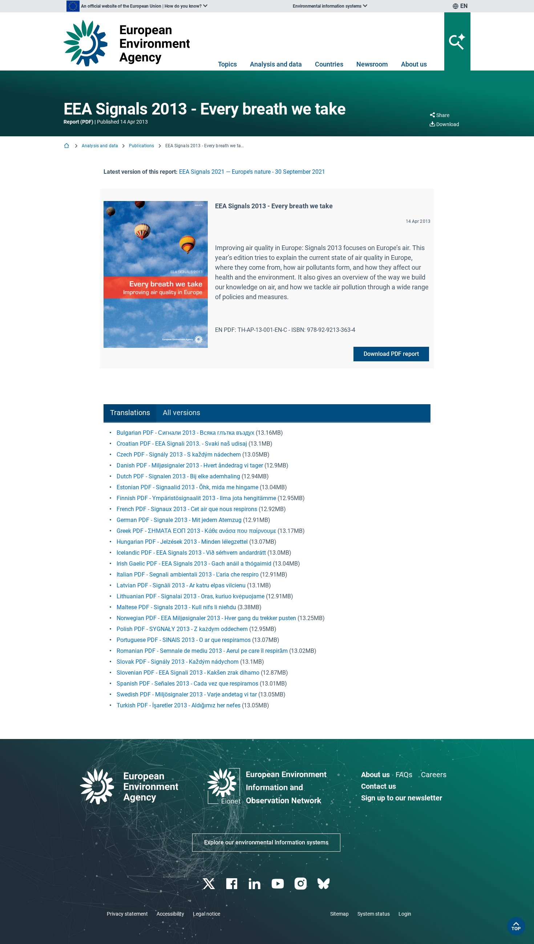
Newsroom (372, 64)
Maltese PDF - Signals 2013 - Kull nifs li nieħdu (176, 607)
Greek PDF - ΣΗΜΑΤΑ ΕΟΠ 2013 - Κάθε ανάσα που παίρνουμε (196, 530)
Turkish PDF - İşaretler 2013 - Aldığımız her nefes (178, 705)
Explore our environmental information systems (266, 842)
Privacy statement (127, 914)
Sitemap (339, 914)
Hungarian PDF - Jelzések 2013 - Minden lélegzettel (182, 541)
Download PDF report (391, 353)
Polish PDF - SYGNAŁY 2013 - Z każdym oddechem (182, 629)
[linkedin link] (255, 883)
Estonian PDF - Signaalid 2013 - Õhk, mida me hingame (187, 487)
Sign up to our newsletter (401, 798)
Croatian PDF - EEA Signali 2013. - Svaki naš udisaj (182, 443)
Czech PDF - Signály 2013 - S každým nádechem (179, 454)
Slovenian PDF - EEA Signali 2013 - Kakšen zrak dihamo (188, 672)
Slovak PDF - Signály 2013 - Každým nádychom (178, 661)
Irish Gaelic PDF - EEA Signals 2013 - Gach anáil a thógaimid (194, 563)
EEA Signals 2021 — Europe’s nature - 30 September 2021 (252, 171)
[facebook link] (232, 883)
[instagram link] (301, 883)
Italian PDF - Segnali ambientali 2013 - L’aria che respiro (188, 574)
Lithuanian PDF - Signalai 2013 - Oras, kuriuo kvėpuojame (190, 596)
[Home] (67, 146)
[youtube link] (278, 883)
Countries (329, 64)
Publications (141, 145)
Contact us (378, 786)
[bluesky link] (324, 883)
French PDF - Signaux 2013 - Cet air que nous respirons (187, 509)
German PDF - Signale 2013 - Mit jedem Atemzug (179, 520)
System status (373, 914)
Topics (227, 64)
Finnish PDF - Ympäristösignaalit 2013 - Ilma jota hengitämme (196, 498)
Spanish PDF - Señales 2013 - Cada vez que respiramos (187, 683)
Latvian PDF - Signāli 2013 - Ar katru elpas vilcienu (181, 585)
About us (414, 64)
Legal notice (206, 914)
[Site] (129, 43)
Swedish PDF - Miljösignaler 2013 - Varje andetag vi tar (187, 694)
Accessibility (170, 914)
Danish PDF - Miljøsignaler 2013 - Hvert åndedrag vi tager (190, 465)
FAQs (404, 774)
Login (405, 914)
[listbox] (137, 6)
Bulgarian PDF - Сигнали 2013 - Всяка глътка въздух (185, 432)
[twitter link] (209, 883)
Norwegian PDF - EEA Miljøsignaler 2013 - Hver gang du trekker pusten (206, 618)
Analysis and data (276, 64)
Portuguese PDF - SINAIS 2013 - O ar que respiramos (184, 639)
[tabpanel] (267, 569)
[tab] (130, 413)
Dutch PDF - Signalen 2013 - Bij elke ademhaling (178, 476)
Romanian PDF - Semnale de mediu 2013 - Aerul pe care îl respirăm (202, 650)
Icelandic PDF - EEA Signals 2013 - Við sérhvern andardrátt (191, 552)
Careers (433, 774)
